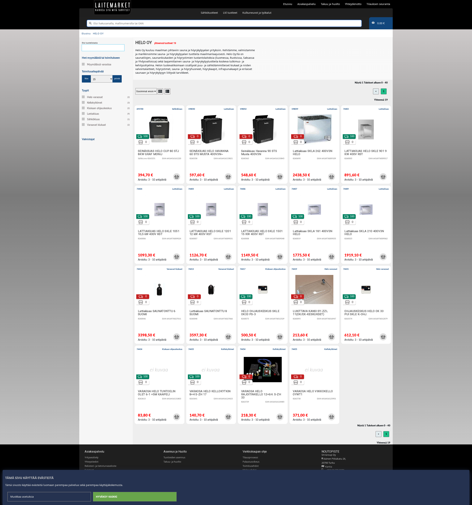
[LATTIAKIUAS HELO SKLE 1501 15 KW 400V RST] (263, 225)
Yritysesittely (91, 457)
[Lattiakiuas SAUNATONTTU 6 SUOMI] (160, 305)
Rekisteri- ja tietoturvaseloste (100, 466)
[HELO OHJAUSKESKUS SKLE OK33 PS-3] (263, 305)
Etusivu (86, 33)
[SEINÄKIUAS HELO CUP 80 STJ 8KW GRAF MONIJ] (160, 145)
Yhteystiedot (91, 461)
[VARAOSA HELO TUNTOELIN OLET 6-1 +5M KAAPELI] (160, 386)
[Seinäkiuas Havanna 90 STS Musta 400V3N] (263, 145)
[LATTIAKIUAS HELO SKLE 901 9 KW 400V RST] (367, 145)
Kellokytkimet (108, 103)
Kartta (328, 466)
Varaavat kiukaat (108, 125)
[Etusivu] (112, 7)
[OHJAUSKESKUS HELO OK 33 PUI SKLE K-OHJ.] (367, 305)
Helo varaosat (108, 97)
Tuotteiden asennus (174, 457)
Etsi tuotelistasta (90, 42)
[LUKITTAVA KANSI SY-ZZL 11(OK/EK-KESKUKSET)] (315, 305)
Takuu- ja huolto (172, 461)
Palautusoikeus (251, 461)
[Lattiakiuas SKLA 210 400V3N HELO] (367, 225)
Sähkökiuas (108, 119)
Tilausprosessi (250, 457)
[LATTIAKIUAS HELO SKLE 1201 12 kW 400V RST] (212, 225)
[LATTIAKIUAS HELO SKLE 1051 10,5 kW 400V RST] (160, 225)
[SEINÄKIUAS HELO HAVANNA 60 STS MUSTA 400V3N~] (212, 145)
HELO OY (98, 33)
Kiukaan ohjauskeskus (108, 108)
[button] (176, 176)
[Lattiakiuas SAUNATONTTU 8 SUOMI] (212, 305)
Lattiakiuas (108, 114)
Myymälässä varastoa (99, 64)
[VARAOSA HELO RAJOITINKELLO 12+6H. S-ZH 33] (263, 386)
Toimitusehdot (251, 466)
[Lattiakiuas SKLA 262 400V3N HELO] (315, 145)
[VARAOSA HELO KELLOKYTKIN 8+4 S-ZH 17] (212, 386)
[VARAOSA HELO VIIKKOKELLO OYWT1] (315, 386)
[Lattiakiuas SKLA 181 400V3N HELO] (315, 225)
